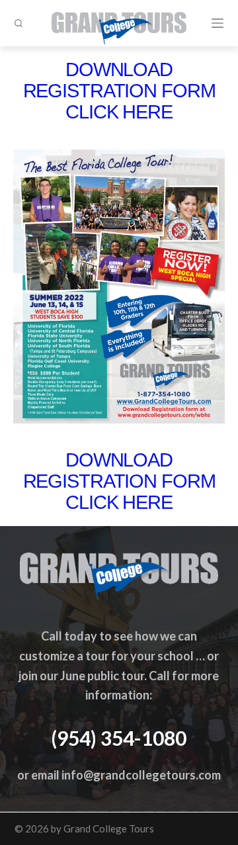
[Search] (18, 23)
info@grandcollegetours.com (141, 775)
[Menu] (217, 23)
